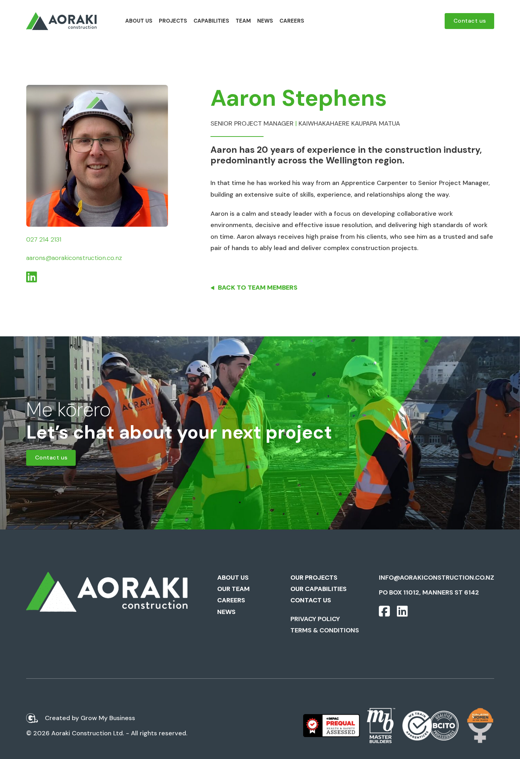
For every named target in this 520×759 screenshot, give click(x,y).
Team (243, 20)
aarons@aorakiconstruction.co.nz (74, 258)
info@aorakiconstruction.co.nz (436, 577)
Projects (173, 20)
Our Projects (313, 577)
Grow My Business (108, 718)
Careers (291, 20)
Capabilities (211, 20)
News (265, 20)
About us (138, 20)
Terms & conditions (324, 630)
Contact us (469, 20)
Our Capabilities (318, 589)
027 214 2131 (43, 239)
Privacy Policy (315, 619)
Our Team (233, 589)
